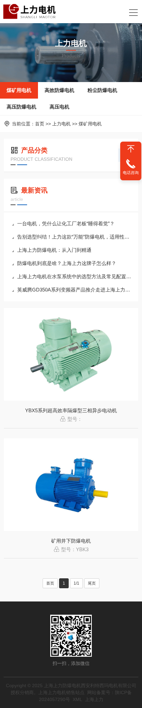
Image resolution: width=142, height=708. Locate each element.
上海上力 (94, 699)
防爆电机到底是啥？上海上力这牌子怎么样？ (66, 263)
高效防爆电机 (59, 90)
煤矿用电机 (19, 90)
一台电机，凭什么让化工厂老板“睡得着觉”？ (66, 223)
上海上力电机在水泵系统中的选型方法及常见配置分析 (74, 276)
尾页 (92, 583)
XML (77, 699)
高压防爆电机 (21, 107)
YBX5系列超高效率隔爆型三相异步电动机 (71, 410)
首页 (39, 123)
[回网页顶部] (131, 148)
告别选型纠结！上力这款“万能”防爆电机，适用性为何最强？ (74, 237)
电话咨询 (131, 172)
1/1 (76, 583)
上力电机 (61, 123)
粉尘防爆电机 (102, 90)
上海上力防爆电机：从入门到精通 (54, 250)
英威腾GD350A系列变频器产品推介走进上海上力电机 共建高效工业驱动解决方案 (74, 289)
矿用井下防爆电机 (71, 541)
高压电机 (59, 107)
